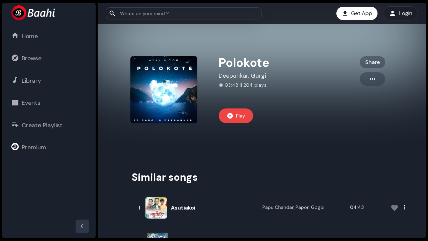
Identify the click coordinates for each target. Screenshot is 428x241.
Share (372, 62)
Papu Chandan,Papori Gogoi (293, 207)
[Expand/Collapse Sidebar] (82, 226)
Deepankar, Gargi (242, 76)
